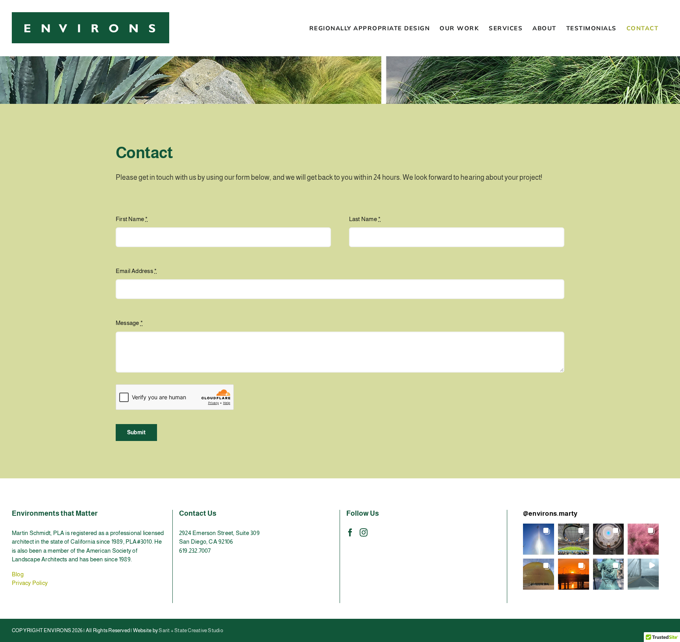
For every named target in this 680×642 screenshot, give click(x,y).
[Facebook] (350, 533)
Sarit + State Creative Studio (191, 630)
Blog (18, 574)
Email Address (136, 271)
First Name (132, 219)
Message (129, 322)
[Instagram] (364, 533)
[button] (538, 539)
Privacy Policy (30, 582)
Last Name (365, 219)
